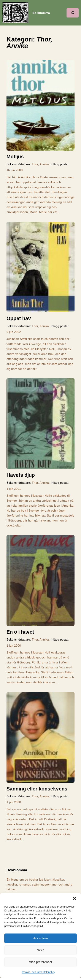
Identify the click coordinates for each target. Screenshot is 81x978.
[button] (74, 898)
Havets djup (20, 475)
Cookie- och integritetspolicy (38, 972)
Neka (40, 950)
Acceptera (40, 938)
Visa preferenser (40, 962)
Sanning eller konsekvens (36, 789)
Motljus (15, 156)
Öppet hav (18, 318)
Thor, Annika (40, 164)
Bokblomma (41, 12)
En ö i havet (20, 632)
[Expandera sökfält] (73, 12)
